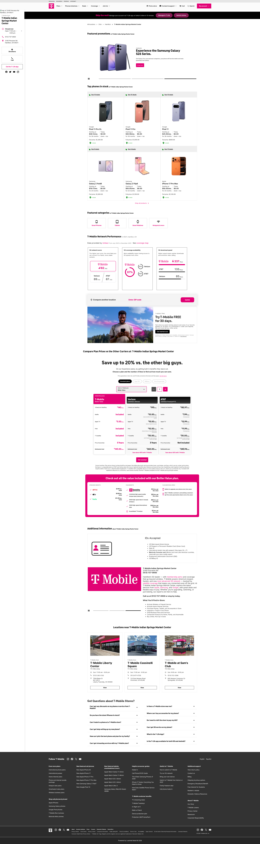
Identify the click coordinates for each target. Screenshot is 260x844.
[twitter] (10, 72)
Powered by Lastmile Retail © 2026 (130, 840)
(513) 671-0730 (135, 675)
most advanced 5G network (168, 581)
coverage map (142, 243)
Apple (156, 587)
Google (175, 587)
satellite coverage (150, 583)
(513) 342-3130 (98, 675)
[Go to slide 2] (132, 79)
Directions (12, 50)
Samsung (164, 587)
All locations (91, 24)
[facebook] (6, 72)
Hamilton (108, 24)
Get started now (162, 331)
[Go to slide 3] (165, 79)
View (105, 687)
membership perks (175, 577)
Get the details (141, 59)
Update (187, 300)
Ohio (100, 24)
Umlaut (105, 243)
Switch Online (181, 15)
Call (12, 59)
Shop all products (142, 203)
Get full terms (138, 66)
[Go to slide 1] (99, 79)
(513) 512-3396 (173, 675)
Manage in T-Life (164, 15)
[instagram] (18, 72)
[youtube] (14, 72)
